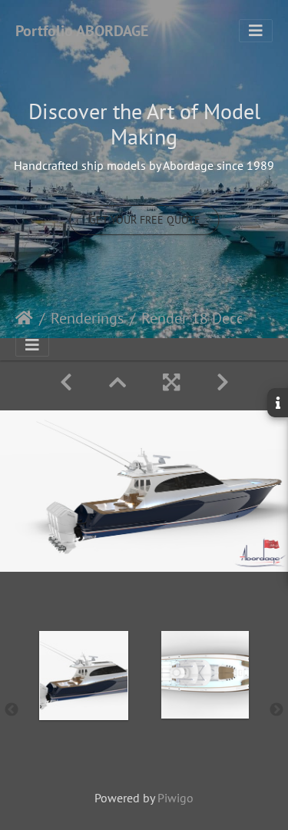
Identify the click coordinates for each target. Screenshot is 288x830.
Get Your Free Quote (144, 220)
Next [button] (276, 710)
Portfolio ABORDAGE (81, 31)
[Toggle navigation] (256, 30)
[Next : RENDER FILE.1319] (222, 382)
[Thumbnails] (117, 382)
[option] (83, 707)
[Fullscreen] (171, 382)
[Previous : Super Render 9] (66, 382)
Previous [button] (11, 710)
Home (24, 318)
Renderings (87, 318)
